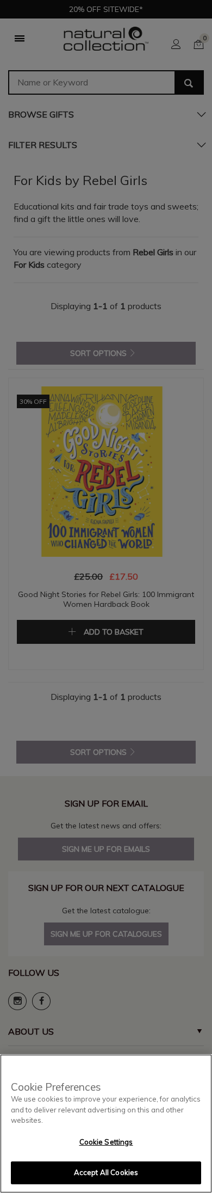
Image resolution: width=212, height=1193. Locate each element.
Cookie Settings (106, 1141)
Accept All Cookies (106, 1172)
